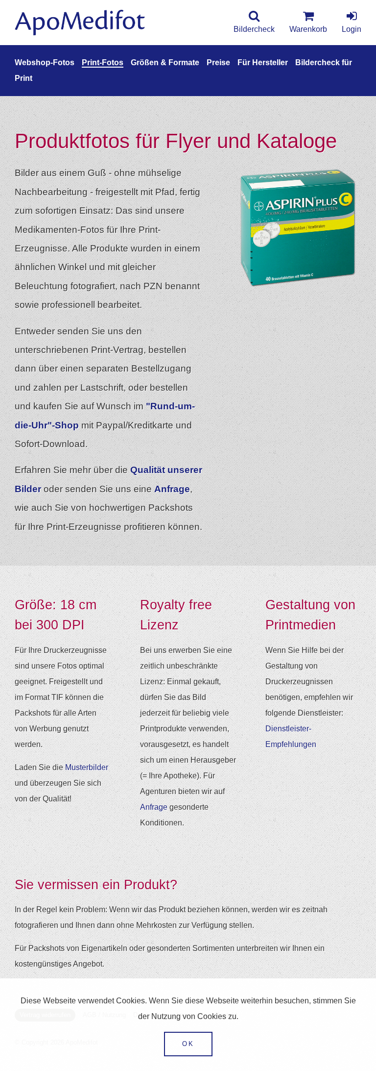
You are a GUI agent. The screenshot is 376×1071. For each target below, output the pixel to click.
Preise (218, 62)
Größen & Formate (165, 62)
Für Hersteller (262, 62)
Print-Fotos (102, 62)
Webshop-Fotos (44, 62)
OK (188, 1043)
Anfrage (172, 489)
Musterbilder (86, 767)
